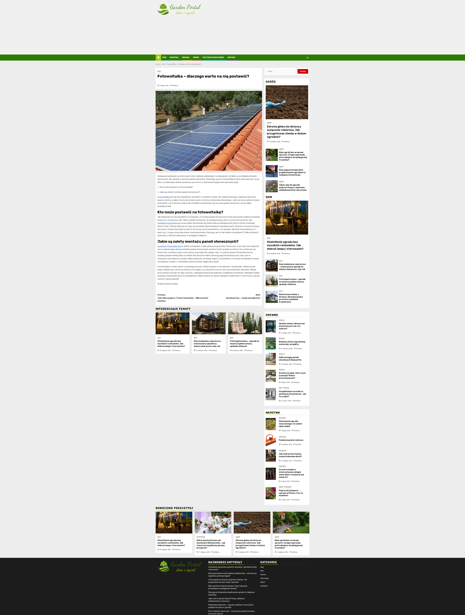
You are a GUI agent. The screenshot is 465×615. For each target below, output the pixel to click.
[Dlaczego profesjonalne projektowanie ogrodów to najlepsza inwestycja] (272, 171)
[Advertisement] (232, 36)
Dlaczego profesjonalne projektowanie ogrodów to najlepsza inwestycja (292, 172)
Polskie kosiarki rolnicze (291, 440)
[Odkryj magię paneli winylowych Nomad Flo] (271, 359)
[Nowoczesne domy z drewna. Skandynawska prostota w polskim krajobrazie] (272, 297)
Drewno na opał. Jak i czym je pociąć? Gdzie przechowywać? (292, 375)
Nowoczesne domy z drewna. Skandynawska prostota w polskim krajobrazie (291, 298)
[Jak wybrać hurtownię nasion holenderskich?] (271, 455)
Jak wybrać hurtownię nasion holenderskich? (290, 455)
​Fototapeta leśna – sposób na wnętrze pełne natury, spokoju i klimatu (244, 343)
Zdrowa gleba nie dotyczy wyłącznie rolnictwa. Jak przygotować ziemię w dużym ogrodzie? (286, 132)
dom (164, 57)
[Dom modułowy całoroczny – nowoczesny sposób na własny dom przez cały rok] (209, 323)
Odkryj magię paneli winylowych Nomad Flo (290, 358)
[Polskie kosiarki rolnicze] (271, 440)
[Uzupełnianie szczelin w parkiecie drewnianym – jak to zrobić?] (271, 394)
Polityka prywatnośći (213, 57)
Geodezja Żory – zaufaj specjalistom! (243, 296)
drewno (185, 57)
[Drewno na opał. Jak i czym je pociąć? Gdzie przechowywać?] (271, 376)
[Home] (158, 57)
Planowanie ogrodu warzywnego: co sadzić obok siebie (290, 423)
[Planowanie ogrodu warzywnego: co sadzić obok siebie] (271, 424)
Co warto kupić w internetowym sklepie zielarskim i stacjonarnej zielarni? (291, 473)
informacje (201, 537)
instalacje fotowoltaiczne (169, 223)
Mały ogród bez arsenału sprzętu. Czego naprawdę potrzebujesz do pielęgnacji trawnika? (293, 156)
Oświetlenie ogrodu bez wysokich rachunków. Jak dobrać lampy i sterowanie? (171, 343)
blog (262, 567)
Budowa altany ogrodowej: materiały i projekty (292, 343)
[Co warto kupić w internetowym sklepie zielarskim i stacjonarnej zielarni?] (271, 474)
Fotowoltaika (163, 197)
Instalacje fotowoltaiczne (169, 246)
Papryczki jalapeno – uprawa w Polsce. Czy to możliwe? (291, 493)
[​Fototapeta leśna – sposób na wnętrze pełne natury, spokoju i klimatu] (245, 323)
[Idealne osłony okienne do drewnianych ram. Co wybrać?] (271, 326)
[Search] (307, 57)
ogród (196, 57)
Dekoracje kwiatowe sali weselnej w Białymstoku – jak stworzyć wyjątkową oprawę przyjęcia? (211, 544)
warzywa (174, 57)
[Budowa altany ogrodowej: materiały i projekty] (271, 343)
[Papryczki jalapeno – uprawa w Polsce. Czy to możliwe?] (271, 493)
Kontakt (231, 57)
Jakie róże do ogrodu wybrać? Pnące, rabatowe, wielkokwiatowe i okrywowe (293, 187)
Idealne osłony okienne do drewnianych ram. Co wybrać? (292, 326)
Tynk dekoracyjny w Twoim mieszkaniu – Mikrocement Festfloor (182, 298)
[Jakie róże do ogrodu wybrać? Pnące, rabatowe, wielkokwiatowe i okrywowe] (272, 186)
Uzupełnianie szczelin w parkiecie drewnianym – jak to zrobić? (292, 394)
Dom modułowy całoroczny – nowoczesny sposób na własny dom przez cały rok (208, 343)
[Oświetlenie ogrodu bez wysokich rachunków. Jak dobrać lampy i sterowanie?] (173, 323)
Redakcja (175, 85)
